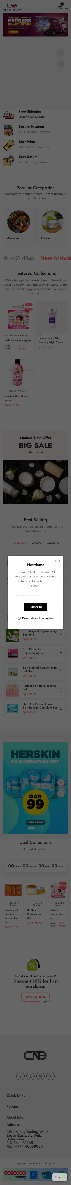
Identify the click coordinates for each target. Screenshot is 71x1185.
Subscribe (36, 607)
